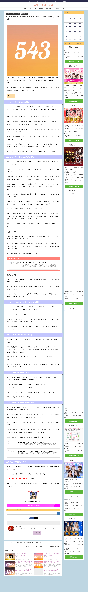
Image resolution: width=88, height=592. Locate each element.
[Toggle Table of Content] (12, 95)
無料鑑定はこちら (73, 61)
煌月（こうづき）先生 (33, 491)
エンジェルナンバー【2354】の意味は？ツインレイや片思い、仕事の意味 (43, 546)
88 (66, 36)
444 (70, 26)
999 (70, 39)
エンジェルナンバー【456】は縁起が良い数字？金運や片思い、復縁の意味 (24, 542)
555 (70, 28)
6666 (75, 31)
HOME (25, 8)
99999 (80, 39)
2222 (75, 21)
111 (70, 18)
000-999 (34, 8)
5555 (75, 28)
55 (66, 28)
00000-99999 (48, 8)
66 (66, 31)
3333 (75, 23)
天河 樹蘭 (18, 526)
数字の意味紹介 (24, 13)
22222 (80, 21)
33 (66, 23)
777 (70, 34)
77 (66, 34)
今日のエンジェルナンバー (59, 8)
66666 (80, 31)
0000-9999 (41, 8)
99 (66, 39)
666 (70, 31)
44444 (80, 26)
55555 (80, 28)
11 (66, 18)
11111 (80, 18)
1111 (75, 18)
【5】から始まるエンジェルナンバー (13, 13)
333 (70, 23)
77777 (80, 34)
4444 (75, 26)
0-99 (30, 8)
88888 (80, 36)
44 (66, 26)
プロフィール (37, 532)
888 (70, 36)
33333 (80, 23)
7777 (75, 34)
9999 (75, 39)
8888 (75, 36)
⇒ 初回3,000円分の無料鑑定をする (33, 505)
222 (70, 21)
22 (66, 21)
